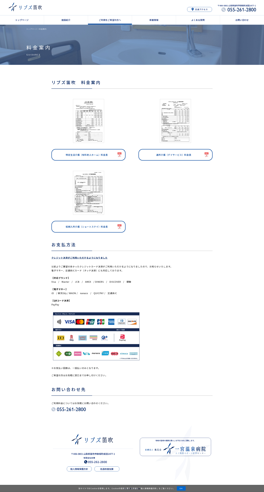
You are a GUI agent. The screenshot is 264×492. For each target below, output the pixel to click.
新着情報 (153, 20)
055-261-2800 (97, 462)
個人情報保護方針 (149, 488)
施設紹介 (65, 20)
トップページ (22, 20)
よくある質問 (198, 20)
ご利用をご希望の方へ (110, 20)
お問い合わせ (242, 20)
